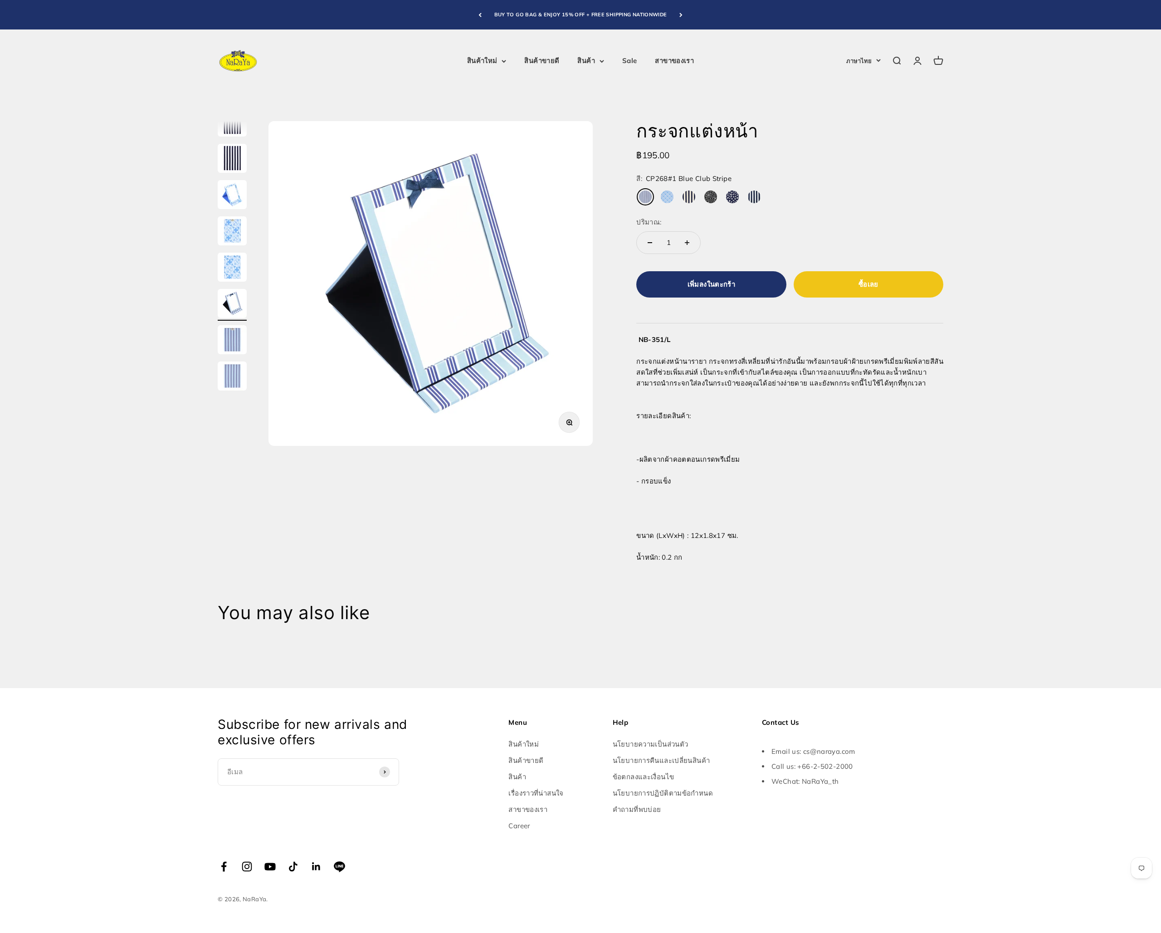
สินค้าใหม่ (482, 60)
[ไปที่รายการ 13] (232, 196)
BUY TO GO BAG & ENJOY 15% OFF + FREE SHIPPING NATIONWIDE (580, 14)
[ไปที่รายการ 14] (232, 232)
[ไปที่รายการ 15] (232, 268)
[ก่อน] (480, 14)
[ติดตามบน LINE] (339, 866)
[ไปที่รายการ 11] (232, 123)
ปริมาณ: (648, 222)
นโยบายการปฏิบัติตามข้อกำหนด (663, 793)
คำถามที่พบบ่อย (637, 809)
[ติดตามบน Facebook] (224, 866)
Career (519, 825)
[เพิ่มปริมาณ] (687, 243)
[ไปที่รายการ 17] (232, 341)
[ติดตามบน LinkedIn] (316, 866)
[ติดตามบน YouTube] (270, 866)
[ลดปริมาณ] (650, 243)
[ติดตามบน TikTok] (293, 866)
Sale (629, 60)
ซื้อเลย (868, 284)
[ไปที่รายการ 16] (232, 305)
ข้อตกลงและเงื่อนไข (643, 776)
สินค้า (586, 60)
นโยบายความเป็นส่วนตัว (650, 744)
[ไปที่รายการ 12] (232, 160)
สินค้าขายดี (541, 60)
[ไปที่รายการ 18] (232, 377)
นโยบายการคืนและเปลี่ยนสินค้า (661, 760)
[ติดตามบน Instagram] (247, 866)
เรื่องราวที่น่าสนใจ (535, 793)
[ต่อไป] (681, 14)
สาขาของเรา (674, 60)
